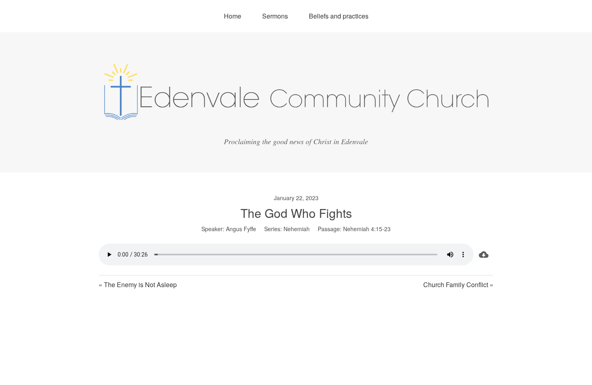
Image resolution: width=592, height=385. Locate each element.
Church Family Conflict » (458, 284)
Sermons (275, 16)
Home (232, 16)
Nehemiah (297, 229)
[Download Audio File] (483, 254)
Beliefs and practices (338, 16)
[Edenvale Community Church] (296, 124)
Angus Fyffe (241, 229)
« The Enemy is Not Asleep (138, 284)
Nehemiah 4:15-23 (367, 229)
